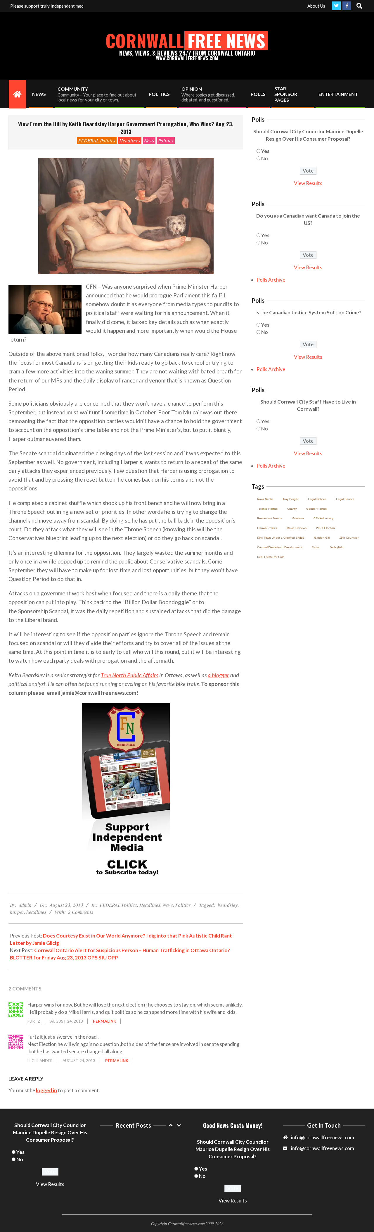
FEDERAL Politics (96, 140)
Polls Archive (271, 280)
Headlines (129, 140)
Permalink (104, 1021)
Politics (166, 140)
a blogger (218, 675)
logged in (46, 1090)
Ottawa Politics (267, 528)
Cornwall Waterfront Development (279, 547)
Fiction (316, 547)
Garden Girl (322, 537)
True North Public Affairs (129, 675)
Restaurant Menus (269, 518)
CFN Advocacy (323, 518)
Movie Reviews (297, 528)
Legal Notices (317, 499)
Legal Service (345, 499)
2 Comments (80, 912)
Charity (292, 508)
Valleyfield (337, 547)
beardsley (228, 905)
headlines (36, 912)
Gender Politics (316, 508)
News (149, 140)
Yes (265, 151)
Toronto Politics (267, 508)
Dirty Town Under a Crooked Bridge (280, 537)
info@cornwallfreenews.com (322, 1148)
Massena (298, 518)
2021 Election (325, 528)
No (264, 158)
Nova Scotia (265, 499)
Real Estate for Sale (270, 557)
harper (17, 912)
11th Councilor (349, 537)
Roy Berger (290, 499)
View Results (308, 183)
